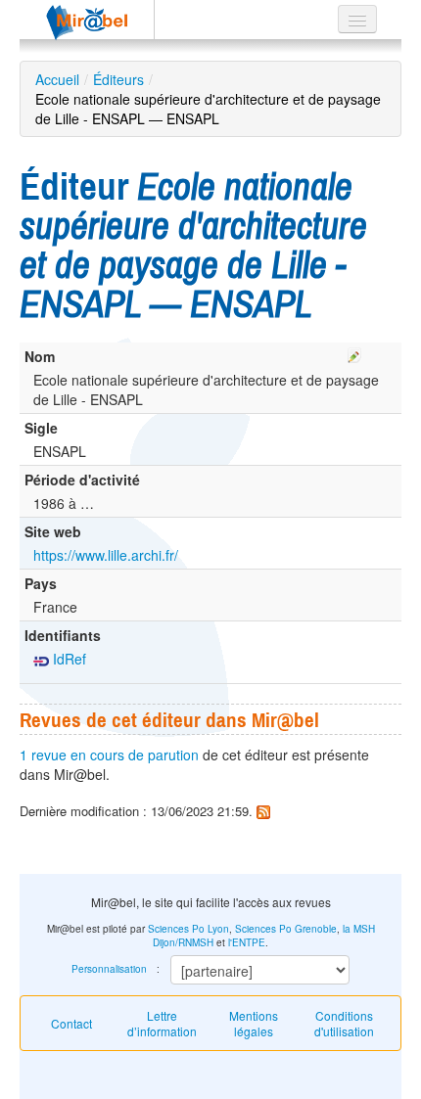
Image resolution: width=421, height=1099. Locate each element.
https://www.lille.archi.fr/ (105, 555)
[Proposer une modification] (354, 352)
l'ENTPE (246, 942)
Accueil (57, 79)
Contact (71, 1023)
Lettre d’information (162, 1023)
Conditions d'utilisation (344, 1023)
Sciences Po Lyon (188, 929)
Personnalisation (109, 969)
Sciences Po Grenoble (286, 929)
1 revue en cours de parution (109, 754)
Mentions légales (253, 1023)
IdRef (67, 658)
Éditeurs (118, 79)
